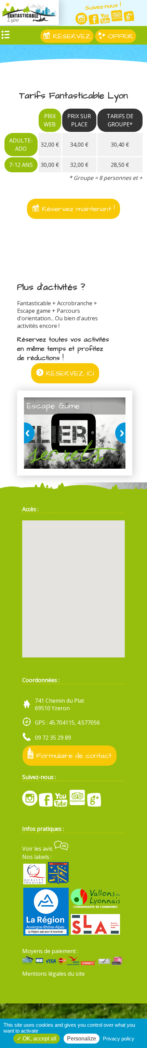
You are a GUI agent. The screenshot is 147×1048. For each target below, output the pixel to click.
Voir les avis (38, 848)
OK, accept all (38, 1038)
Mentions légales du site (53, 973)
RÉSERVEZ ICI (68, 373)
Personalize (81, 1038)
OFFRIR (119, 36)
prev (30, 433)
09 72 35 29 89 (53, 737)
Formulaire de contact (72, 756)
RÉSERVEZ (70, 36)
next (118, 433)
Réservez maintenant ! (77, 209)
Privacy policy (118, 1038)
